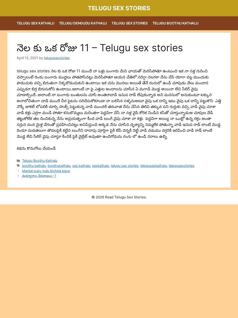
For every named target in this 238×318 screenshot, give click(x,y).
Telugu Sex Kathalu (35, 23)
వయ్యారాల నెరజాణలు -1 (39, 176)
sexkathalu (100, 166)
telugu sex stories (125, 166)
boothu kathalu (34, 166)
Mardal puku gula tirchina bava (46, 171)
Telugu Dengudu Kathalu (83, 23)
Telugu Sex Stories (119, 8)
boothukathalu (59, 166)
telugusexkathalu (153, 166)
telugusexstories (182, 166)
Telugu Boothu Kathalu (175, 23)
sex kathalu (81, 166)
